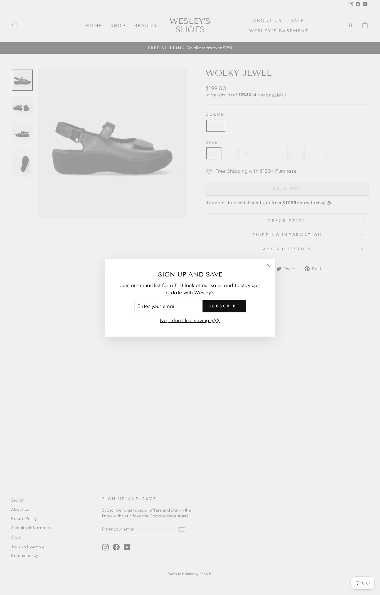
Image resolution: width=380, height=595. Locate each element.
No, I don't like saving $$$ (190, 320)
